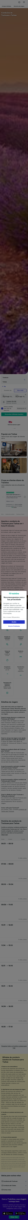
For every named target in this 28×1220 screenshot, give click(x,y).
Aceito (14, 622)
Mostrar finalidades (14, 626)
